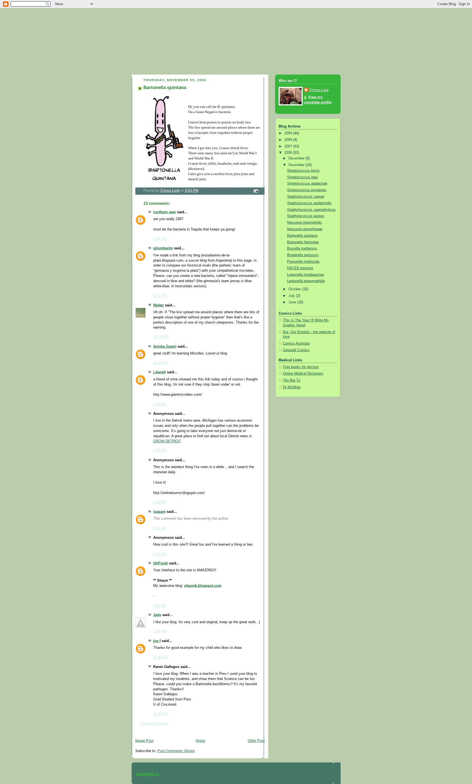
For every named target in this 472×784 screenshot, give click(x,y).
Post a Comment (154, 724)
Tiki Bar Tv (291, 380)
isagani (159, 512)
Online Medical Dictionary (303, 373)
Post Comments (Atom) (176, 751)
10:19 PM (161, 337)
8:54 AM (159, 606)
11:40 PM (160, 714)
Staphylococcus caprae (305, 197)
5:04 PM (160, 239)
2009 (288, 133)
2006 (288, 153)
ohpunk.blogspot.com (203, 586)
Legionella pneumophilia (306, 281)
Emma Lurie (319, 90)
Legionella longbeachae (305, 275)
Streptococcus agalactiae (307, 183)
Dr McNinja (291, 387)
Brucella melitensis (302, 248)
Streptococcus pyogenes (306, 190)
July (292, 296)
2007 (288, 146)
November (297, 165)
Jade (157, 615)
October (295, 289)
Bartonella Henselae (303, 242)
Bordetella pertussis (302, 255)
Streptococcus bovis (303, 171)
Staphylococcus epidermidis (309, 203)
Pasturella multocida (303, 262)
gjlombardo (163, 248)
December (297, 158)
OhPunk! (160, 563)
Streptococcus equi (302, 177)
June (292, 302)
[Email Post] (255, 191)
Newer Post (144, 741)
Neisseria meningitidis (304, 222)
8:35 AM (159, 528)
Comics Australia (296, 343)
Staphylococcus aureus (305, 216)
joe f (157, 641)
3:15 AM (159, 404)
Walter (158, 305)
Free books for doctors (301, 367)
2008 (288, 140)
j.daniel (159, 372)
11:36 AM (160, 657)
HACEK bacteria (300, 268)
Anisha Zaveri (164, 346)
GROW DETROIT (167, 441)
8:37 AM (159, 554)
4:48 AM (159, 450)
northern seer (164, 212)
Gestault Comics (296, 350)
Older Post (256, 741)
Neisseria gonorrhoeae (304, 229)
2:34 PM (160, 631)
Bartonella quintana (302, 236)
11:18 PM (160, 363)
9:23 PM (160, 296)
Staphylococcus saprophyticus (311, 210)
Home (200, 741)
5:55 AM (159, 502)
